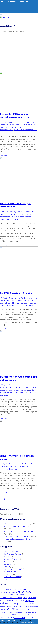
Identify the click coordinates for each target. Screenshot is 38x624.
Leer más (3, 156)
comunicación (6, 597)
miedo (9, 606)
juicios (13, 217)
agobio (3, 589)
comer (34, 387)
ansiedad (18, 589)
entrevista (7, 562)
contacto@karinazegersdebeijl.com (14, 1)
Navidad (18, 606)
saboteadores (24, 612)
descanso (19, 390)
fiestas (11, 604)
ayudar (10, 595)
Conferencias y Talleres (12, 554)
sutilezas (10, 469)
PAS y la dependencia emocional (16, 536)
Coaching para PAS (16, 212)
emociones (32, 303)
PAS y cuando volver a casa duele (16, 524)
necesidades (24, 606)
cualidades (4, 466)
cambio (28, 595)
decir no (12, 390)
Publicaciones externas (12, 577)
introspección (5, 217)
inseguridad (18, 604)
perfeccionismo (24, 609)
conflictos (14, 598)
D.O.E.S (13, 303)
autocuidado (14, 125)
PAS (17, 609)
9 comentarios (9, 300)
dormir (26, 390)
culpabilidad (4, 390)
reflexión (28, 217)
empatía (3, 306)
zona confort (4, 395)
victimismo (19, 617)
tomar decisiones (21, 614)
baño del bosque (26, 125)
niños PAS (20, 127)
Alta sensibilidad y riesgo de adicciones (18, 539)
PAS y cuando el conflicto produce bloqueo (19, 531)
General (12, 122)
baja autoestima (19, 595)
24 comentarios (21, 385)
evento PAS (8, 564)
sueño (24, 392)
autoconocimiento (6, 214)
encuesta (7, 557)
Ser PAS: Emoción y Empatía (16, 293)
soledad (13, 615)
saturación (18, 392)
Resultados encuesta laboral (14, 579)
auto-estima (28, 589)
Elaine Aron (10, 601)
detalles (22, 466)
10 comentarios (29, 212)
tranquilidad (32, 392)
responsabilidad (5, 219)
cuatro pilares (5, 303)
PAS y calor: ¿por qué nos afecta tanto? (18, 526)
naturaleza (12, 127)
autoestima (4, 595)
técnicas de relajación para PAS (25, 130)
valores (30, 306)
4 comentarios (30, 464)
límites (2, 392)
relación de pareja (6, 612)
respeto (17, 612)
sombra (15, 219)
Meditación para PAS (16, 464)
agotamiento (4, 387)
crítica (32, 300)
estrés (35, 125)
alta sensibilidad (10, 589)
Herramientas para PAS (24, 122)
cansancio (27, 387)
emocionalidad (21, 303)
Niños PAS (8, 574)
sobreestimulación (6, 130)
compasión (28, 214)
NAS (13, 607)
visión (16, 469)
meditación (4, 127)
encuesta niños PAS (11, 559)
